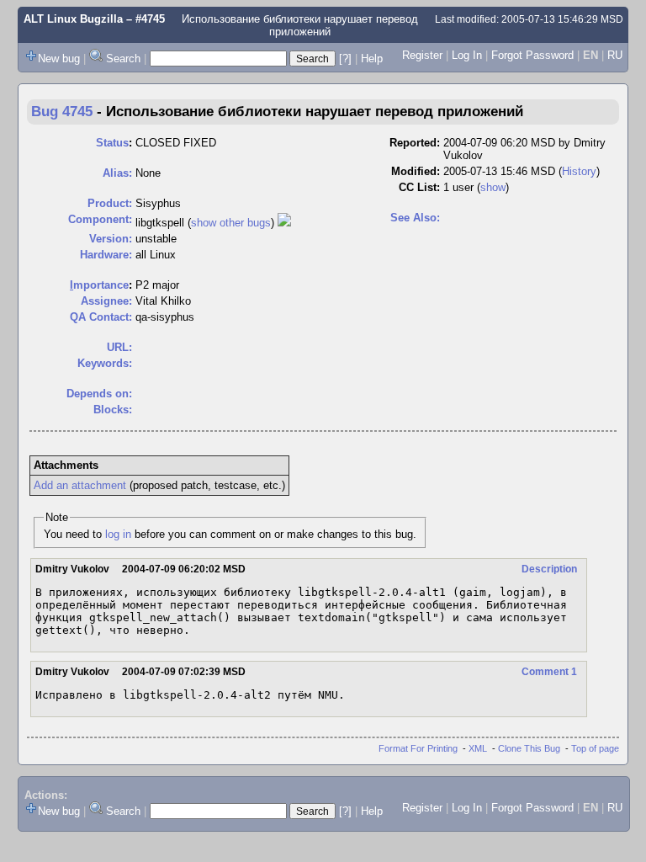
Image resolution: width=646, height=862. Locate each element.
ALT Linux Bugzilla (73, 19)
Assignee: (106, 301)
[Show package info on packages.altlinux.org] (284, 222)
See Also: (415, 217)
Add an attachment (80, 485)
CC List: (419, 187)
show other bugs (231, 222)
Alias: (117, 173)
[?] (345, 58)
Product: (109, 203)
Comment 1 (549, 672)
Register (422, 55)
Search (123, 58)
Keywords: (104, 363)
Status (112, 142)
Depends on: (99, 393)
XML (478, 748)
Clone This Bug (529, 748)
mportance (99, 285)
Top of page (595, 748)
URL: (119, 347)
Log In (467, 55)
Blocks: (112, 409)
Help (372, 58)
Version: (110, 238)
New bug (59, 58)
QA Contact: (101, 317)
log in (118, 534)
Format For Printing (418, 748)
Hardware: (106, 254)
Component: (100, 219)
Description (549, 569)
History (579, 171)
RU (614, 55)
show (493, 187)
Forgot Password (532, 55)
